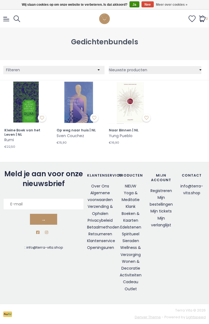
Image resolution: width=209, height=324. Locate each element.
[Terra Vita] (104, 18)
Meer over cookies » (172, 5)
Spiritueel (130, 234)
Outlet (131, 289)
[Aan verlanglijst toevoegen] (42, 118)
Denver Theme (148, 317)
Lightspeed (196, 317)
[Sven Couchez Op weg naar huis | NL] (78, 102)
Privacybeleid (100, 220)
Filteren (13, 70)
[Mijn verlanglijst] (192, 18)
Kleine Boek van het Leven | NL (22, 132)
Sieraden (130, 240)
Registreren (161, 190)
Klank (131, 206)
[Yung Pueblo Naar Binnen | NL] (130, 102)
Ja (134, 5)
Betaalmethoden (103, 227)
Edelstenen (130, 227)
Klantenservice (101, 240)
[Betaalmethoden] (8, 314)
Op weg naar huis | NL (76, 130)
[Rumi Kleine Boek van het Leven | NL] (26, 102)
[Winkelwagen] (202, 18)
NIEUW (130, 186)
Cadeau (130, 282)
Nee (148, 5)
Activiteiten (131, 275)
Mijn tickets (161, 211)
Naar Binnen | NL (124, 130)
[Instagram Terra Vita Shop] (46, 232)
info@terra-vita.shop (44, 247)
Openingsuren (100, 247)
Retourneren (100, 234)
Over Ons (100, 186)
